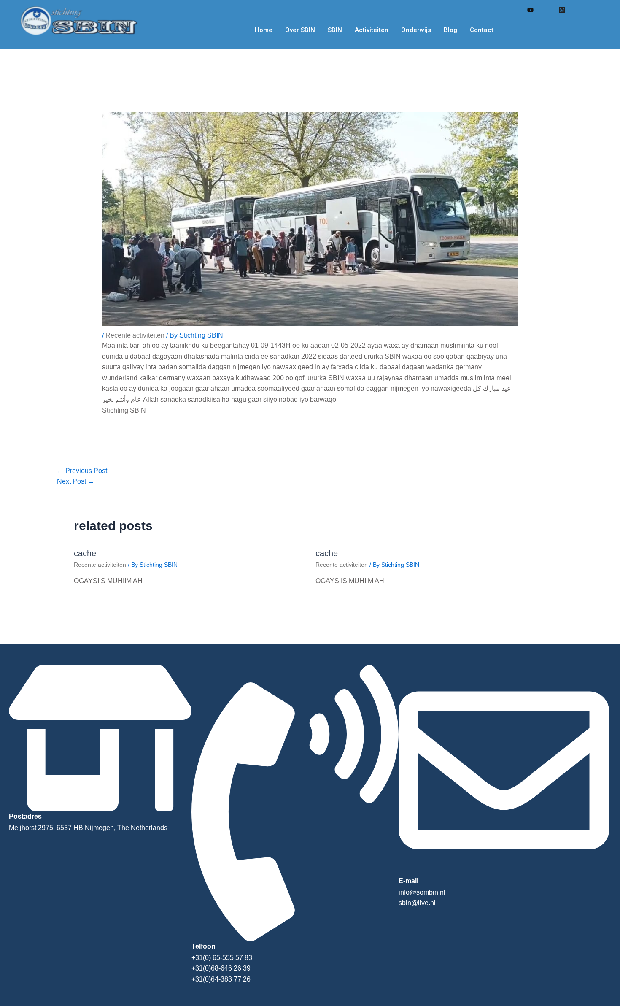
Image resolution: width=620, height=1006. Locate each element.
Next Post (75, 481)
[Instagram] (545, 10)
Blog (450, 30)
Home (263, 30)
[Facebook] (514, 10)
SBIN (335, 30)
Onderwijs (416, 30)
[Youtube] (530, 9)
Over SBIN (300, 30)
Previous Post (82, 470)
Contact (481, 30)
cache (85, 553)
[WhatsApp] (561, 9)
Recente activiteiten (134, 335)
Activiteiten (371, 30)
